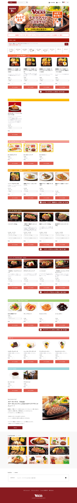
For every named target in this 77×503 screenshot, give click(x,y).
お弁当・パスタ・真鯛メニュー (31, 50)
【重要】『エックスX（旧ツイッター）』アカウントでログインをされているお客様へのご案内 (38, 35)
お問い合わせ (51, 490)
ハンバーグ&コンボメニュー (45, 50)
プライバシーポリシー (35, 490)
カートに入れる (15, 87)
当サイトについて (27, 490)
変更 (66, 44)
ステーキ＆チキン (38, 50)
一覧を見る (15, 427)
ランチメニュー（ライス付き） (11, 50)
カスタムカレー (18, 50)
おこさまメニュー (25, 50)
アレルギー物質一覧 (43, 490)
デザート (59, 49)
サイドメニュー (52, 50)
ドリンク (66, 49)
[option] (38, 19)
